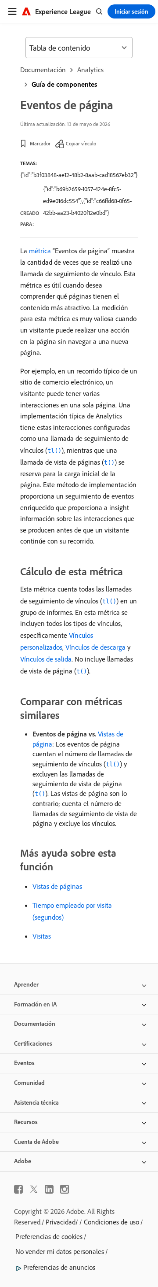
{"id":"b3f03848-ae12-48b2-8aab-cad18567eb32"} (79, 175)
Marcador (40, 143)
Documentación (43, 69)
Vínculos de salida (46, 659)
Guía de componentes (64, 84)
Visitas (41, 936)
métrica (40, 250)
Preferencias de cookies (49, 1236)
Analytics (90, 69)
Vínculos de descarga (95, 647)
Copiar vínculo (81, 143)
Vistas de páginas (57, 886)
